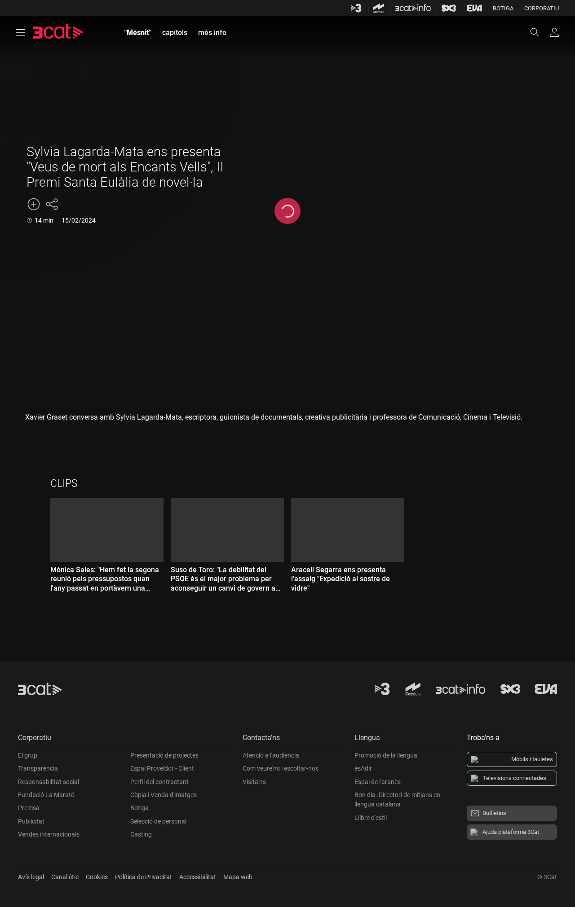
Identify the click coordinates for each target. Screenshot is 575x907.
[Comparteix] (51, 204)
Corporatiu (541, 8)
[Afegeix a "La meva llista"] (34, 204)
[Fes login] (554, 32)
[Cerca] (539, 32)
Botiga (503, 8)
